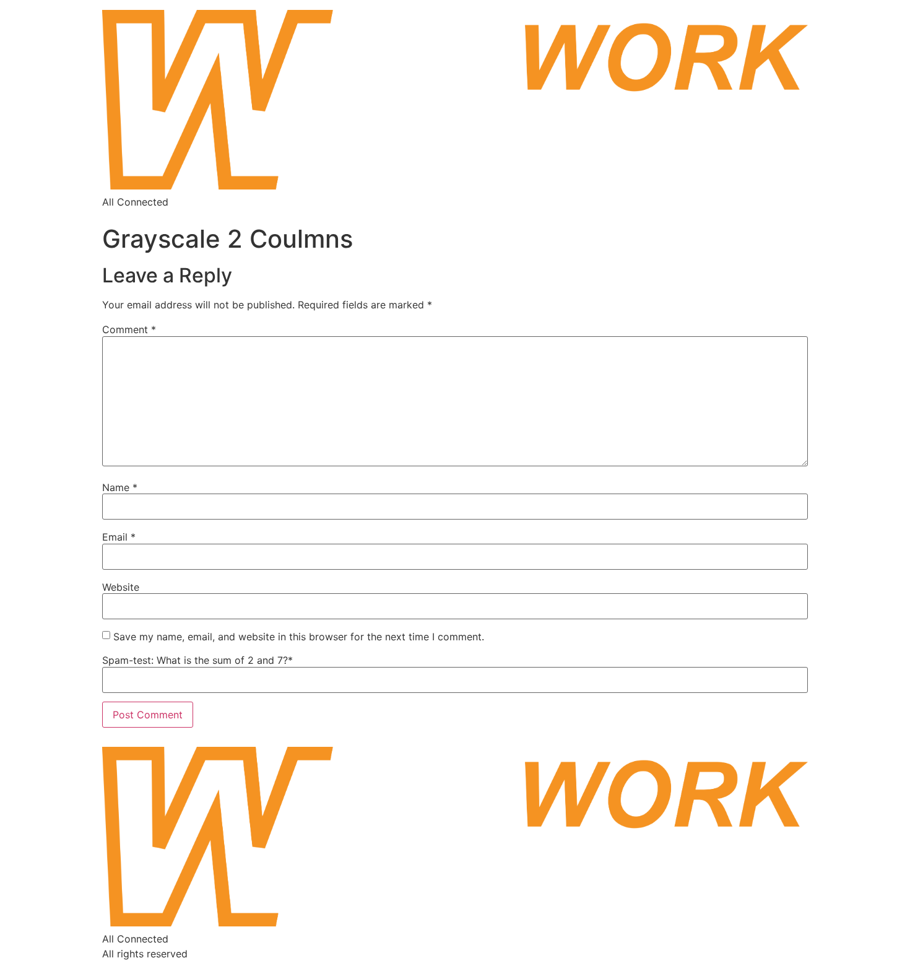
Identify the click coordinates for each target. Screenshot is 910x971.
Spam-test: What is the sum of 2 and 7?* (197, 660)
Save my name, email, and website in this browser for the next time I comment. (298, 637)
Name (119, 487)
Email (119, 537)
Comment (129, 329)
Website (120, 587)
